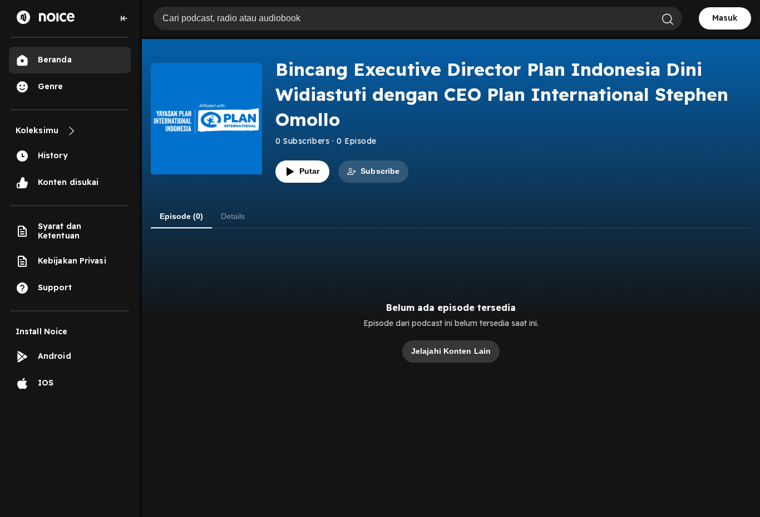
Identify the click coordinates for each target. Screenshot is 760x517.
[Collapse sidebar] (124, 18)
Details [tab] (233, 216)
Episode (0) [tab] (181, 216)
